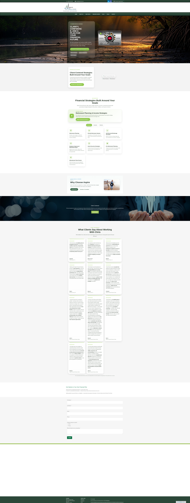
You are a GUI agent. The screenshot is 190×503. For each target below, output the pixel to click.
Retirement (82, 499)
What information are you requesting (73, 428)
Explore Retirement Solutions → (83, 119)
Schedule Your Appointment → (77, 84)
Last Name (69, 405)
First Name (69, 400)
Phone (68, 416)
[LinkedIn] (108, 1)
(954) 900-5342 (70, 499)
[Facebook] (111, 1)
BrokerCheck (107, 500)
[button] (76, 14)
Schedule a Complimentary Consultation (79, 49)
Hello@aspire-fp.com (80, 1)
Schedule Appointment (119, 1)
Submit (69, 437)
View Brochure (74, 189)
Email (68, 411)
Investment (82, 500)
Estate (82, 502)
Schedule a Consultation (84, 189)
